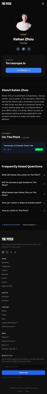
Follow (4, 278)
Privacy (20, 391)
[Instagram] (7, 252)
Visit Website (22, 70)
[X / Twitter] (18, 49)
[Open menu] (43, 3)
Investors (5, 300)
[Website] (29, 49)
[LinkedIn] (23, 49)
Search (4, 282)
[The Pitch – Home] (23, 239)
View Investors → (30, 225)
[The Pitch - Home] (6, 3)
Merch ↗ (5, 345)
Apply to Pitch (7, 286)
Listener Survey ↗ (9, 341)
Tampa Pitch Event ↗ (10, 323)
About (4, 311)
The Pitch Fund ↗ (8, 327)
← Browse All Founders (11, 225)
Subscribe (23, 373)
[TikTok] (15, 252)
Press (4, 315)
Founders (5, 296)
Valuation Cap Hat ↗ (9, 349)
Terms (27, 391)
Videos (4, 270)
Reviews (5, 274)
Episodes (5, 262)
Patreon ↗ (6, 337)
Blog (3, 319)
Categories (6, 266)
